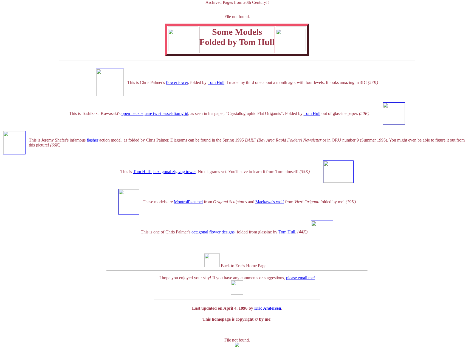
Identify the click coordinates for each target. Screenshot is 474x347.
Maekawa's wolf (269, 201)
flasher (92, 140)
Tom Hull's (142, 171)
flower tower (177, 82)
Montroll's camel (188, 201)
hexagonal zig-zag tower (174, 171)
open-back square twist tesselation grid (155, 113)
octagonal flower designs (213, 232)
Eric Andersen (267, 308)
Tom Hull (216, 82)
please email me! (300, 277)
